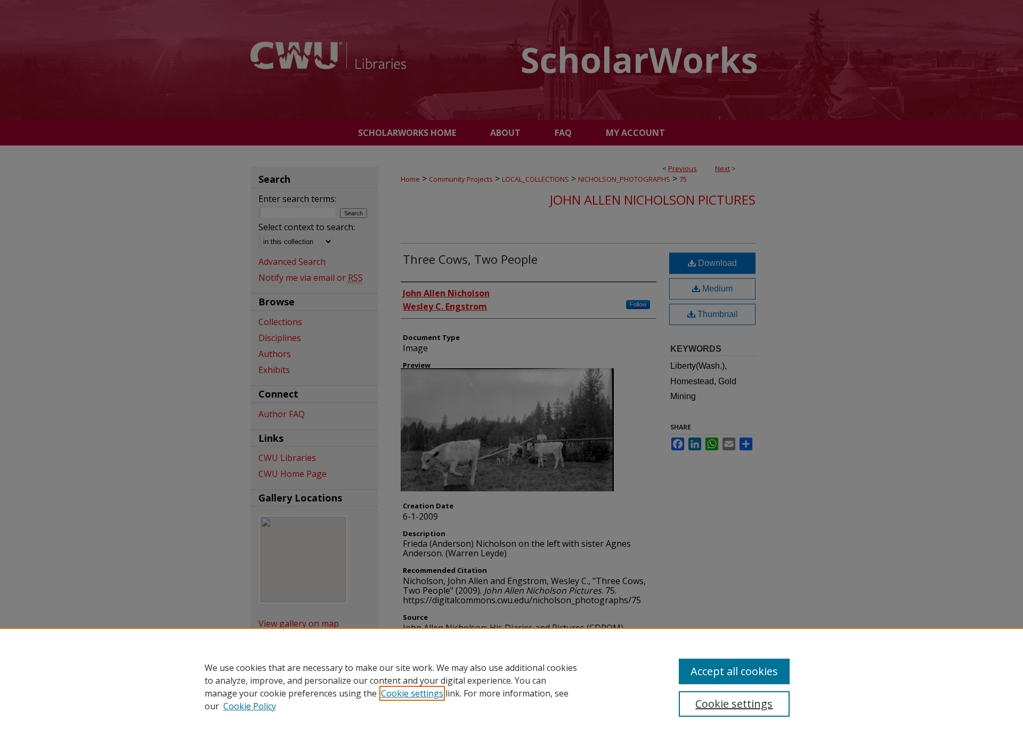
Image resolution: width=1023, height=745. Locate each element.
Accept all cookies (734, 671)
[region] (511, 686)
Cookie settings (412, 693)
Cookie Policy (249, 706)
